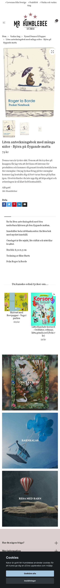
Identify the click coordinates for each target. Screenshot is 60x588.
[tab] (7, 221)
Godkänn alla (30, 573)
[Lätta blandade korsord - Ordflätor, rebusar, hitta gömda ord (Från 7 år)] (43, 316)
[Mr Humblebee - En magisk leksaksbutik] (30, 26)
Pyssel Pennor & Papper (35, 43)
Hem (4, 43)
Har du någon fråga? (13, 549)
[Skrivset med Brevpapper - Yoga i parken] (16, 309)
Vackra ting (15, 43)
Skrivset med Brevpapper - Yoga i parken (16, 322)
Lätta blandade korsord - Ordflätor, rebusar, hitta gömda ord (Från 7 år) (43, 338)
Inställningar (30, 581)
